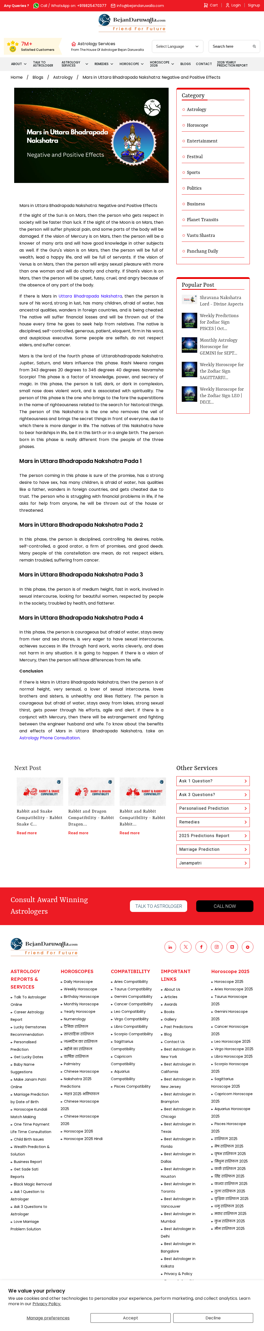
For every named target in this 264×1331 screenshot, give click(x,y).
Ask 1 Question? (196, 781)
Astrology (63, 77)
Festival (195, 156)
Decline (213, 1318)
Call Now (225, 906)
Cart (214, 5)
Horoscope (197, 125)
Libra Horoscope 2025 (233, 1056)
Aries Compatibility (131, 981)
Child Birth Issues (29, 1139)
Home (17, 77)
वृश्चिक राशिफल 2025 (231, 1198)
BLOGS (185, 64)
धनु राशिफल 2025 (229, 1206)
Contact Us (174, 1041)
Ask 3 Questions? (197, 794)
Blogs (37, 77)
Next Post (27, 768)
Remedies (189, 822)
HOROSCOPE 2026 (159, 64)
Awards (170, 1004)
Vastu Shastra (201, 235)
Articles (170, 996)
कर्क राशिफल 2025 (230, 1168)
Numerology (75, 1019)
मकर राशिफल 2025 (230, 1213)
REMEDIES (102, 64)
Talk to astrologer (158, 906)
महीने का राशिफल (78, 1049)
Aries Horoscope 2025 (233, 989)
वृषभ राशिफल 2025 (230, 1153)
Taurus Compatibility (133, 989)
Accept (130, 1318)
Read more (27, 833)
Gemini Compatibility (133, 996)
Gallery (170, 1019)
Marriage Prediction (199, 849)
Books (169, 1011)
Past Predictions (178, 1026)
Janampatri (190, 863)
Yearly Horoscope (79, 1011)
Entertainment (202, 141)
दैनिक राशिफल (76, 1026)
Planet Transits (202, 219)
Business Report (28, 1161)
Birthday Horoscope (81, 996)
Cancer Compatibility (133, 1004)
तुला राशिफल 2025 (229, 1191)
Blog (168, 1034)
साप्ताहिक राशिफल (79, 1034)
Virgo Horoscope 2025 (233, 1049)
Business (196, 204)
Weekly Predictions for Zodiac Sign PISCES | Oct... (219, 322)
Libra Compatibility (131, 1026)
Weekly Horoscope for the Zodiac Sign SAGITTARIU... (222, 371)
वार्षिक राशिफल (76, 1056)
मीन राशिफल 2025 (229, 1228)
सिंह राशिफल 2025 (229, 1176)
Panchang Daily (202, 251)
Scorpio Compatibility (133, 1034)
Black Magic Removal (33, 1184)
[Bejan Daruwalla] (132, 23)
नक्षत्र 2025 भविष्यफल (81, 1093)
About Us (172, 989)
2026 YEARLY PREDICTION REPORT (232, 64)
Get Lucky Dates (28, 1057)
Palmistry (72, 1064)
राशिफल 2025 (225, 1138)
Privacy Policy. (46, 1304)
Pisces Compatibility (132, 1086)
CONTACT (204, 64)
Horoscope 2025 (228, 981)
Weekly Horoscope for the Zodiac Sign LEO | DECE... (222, 396)
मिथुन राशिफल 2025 (231, 1161)
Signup (254, 5)
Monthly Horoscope (81, 1004)
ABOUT (16, 64)
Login (236, 5)
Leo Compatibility (130, 1011)
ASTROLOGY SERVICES (71, 64)
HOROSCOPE (129, 64)
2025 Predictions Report (204, 835)
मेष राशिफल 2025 (228, 1146)
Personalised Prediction (204, 808)
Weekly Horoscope (80, 989)
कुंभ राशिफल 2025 (229, 1221)
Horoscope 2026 (78, 1131)
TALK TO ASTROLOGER (43, 64)
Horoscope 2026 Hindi (83, 1138)
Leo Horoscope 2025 (232, 1041)
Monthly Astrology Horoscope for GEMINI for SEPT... (218, 347)
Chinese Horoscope (81, 1071)
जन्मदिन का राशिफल (80, 1041)
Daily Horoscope (78, 981)
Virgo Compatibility (131, 1019)
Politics (194, 188)
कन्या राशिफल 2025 (231, 1183)
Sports (193, 172)
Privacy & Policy (178, 1273)
